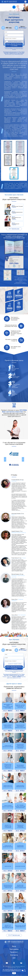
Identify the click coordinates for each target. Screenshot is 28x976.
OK (14, 973)
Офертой (19, 41)
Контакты (14, 955)
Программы (14, 949)
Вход (14, 946)
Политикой (15, 41)
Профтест (14, 952)
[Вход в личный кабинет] (25, 1)
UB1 (14, 958)
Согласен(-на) (10, 41)
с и (14, 41)
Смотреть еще (15, 228)
